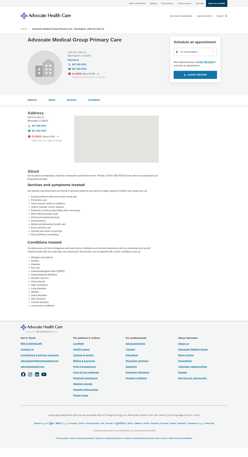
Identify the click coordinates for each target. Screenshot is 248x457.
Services (71, 100)
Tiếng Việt (209, 423)
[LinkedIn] (37, 375)
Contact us (27, 349)
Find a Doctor (167, 3)
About (52, 100)
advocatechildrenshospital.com (39, 361)
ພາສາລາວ (138, 423)
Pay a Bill (200, 3)
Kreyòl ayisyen (92, 423)
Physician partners (137, 361)
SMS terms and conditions (180, 438)
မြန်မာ (52, 423)
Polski (146, 423)
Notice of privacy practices (82, 438)
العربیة (45, 423)
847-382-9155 (79, 69)
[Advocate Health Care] (46, 16)
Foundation (185, 361)
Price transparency (84, 366)
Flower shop (80, 395)
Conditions (94, 100)
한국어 (130, 423)
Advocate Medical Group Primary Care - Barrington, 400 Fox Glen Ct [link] (68, 29)
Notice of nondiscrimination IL (109, 438)
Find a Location (184, 3)
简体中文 (59, 423)
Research (131, 366)
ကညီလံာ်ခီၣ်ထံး (120, 423)
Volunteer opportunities (192, 366)
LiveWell (78, 343)
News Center (186, 355)
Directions (73, 60)
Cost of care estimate (86, 372)
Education (132, 355)
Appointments (204, 16)
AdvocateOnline (135, 343)
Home (24, 29)
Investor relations (136, 378)
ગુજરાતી (81, 423)
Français (73, 423)
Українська (193, 423)
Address (32, 100)
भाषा (102, 423)
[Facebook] (23, 375)
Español (153, 3)
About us (183, 343)
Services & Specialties (181, 16)
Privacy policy (62, 438)
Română (155, 423)
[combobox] (195, 52)
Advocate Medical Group (193, 349)
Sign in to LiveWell (216, 3)
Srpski (173, 423)
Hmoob (109, 423)
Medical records (82, 384)
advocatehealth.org (32, 366)
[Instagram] (30, 375)
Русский (164, 423)
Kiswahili (182, 423)
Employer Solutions (137, 372)
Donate (182, 372)
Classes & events (83, 355)
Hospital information (85, 389)
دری (66, 423)
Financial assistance (85, 378)
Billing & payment (84, 361)
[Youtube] (44, 375)
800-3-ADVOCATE (137, 3)
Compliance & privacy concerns (40, 355)
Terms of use (161, 438)
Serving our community (192, 378)
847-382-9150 (79, 64)
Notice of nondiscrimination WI (139, 438)
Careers (130, 349)
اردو (201, 423)
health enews (81, 349)
